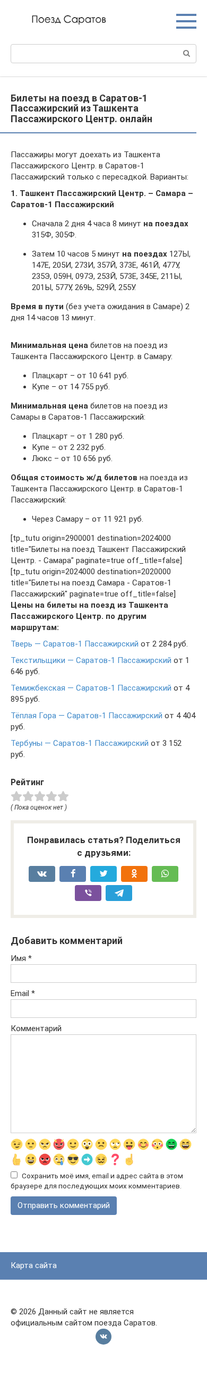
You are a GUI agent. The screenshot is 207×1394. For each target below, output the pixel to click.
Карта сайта (34, 1265)
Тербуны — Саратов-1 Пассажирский (80, 743)
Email (23, 993)
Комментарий (36, 1028)
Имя (21, 958)
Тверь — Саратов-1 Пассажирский (75, 644)
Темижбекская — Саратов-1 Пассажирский (91, 688)
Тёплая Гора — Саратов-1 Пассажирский (86, 715)
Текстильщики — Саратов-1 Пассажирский (91, 660)
